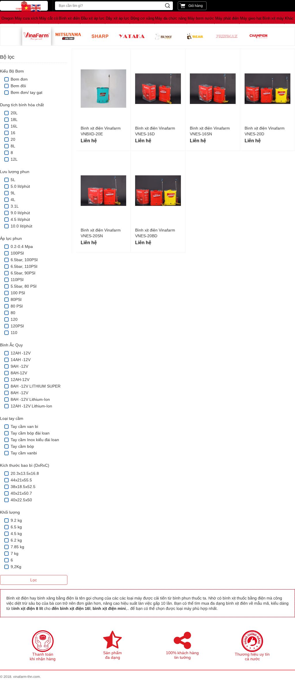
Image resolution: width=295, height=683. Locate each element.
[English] (36, 7)
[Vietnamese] (26, 7)
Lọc (33, 580)
